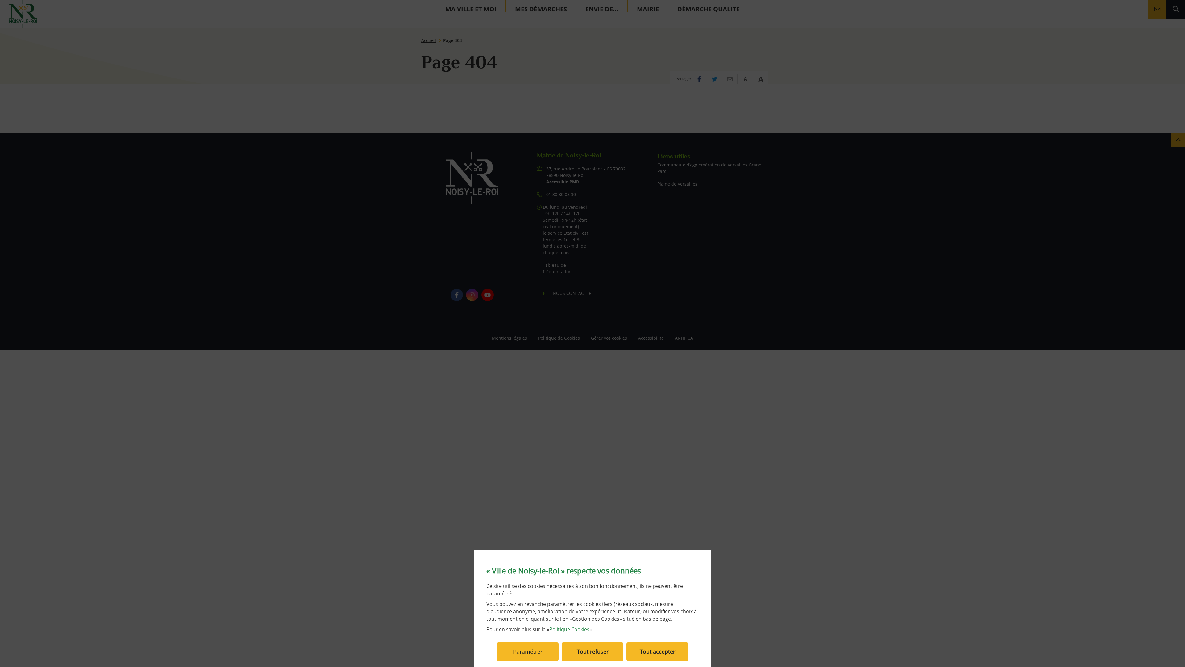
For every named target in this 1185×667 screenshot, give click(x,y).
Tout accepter (657, 651)
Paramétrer (528, 651)
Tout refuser (593, 651)
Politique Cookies (569, 629)
